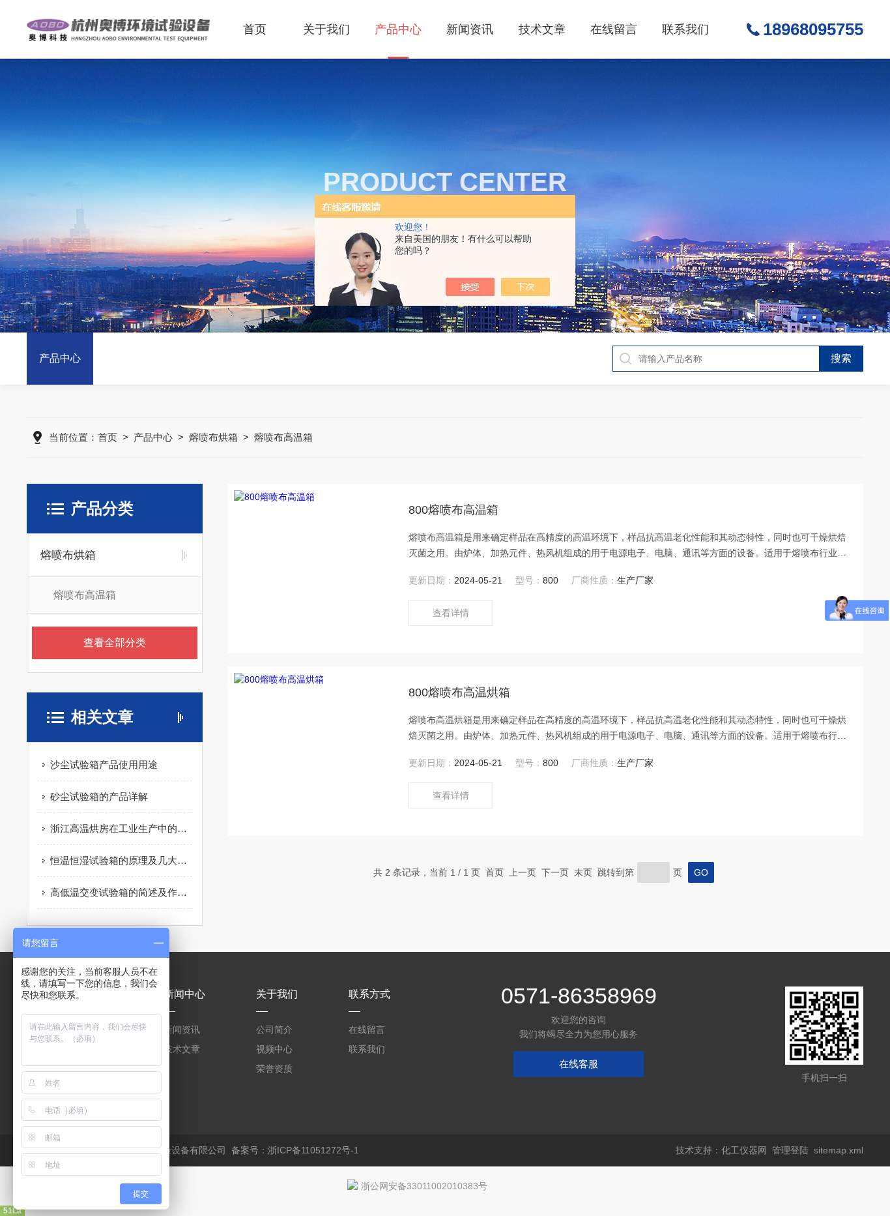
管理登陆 (790, 1150)
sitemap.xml (838, 1150)
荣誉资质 (274, 1068)
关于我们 (326, 29)
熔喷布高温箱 (283, 437)
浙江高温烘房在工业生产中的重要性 (121, 828)
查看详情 (451, 613)
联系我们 (685, 29)
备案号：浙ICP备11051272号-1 (295, 1150)
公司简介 (274, 1029)
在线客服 (578, 1063)
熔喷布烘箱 (213, 437)
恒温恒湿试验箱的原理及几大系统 (121, 860)
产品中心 (398, 29)
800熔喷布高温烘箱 (459, 692)
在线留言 (613, 29)
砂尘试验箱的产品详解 (99, 796)
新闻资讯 (469, 29)
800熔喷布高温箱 (453, 509)
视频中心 (274, 1049)
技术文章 (542, 29)
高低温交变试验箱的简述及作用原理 (121, 892)
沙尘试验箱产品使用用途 (104, 764)
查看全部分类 (114, 642)
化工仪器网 (744, 1150)
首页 (254, 29)
